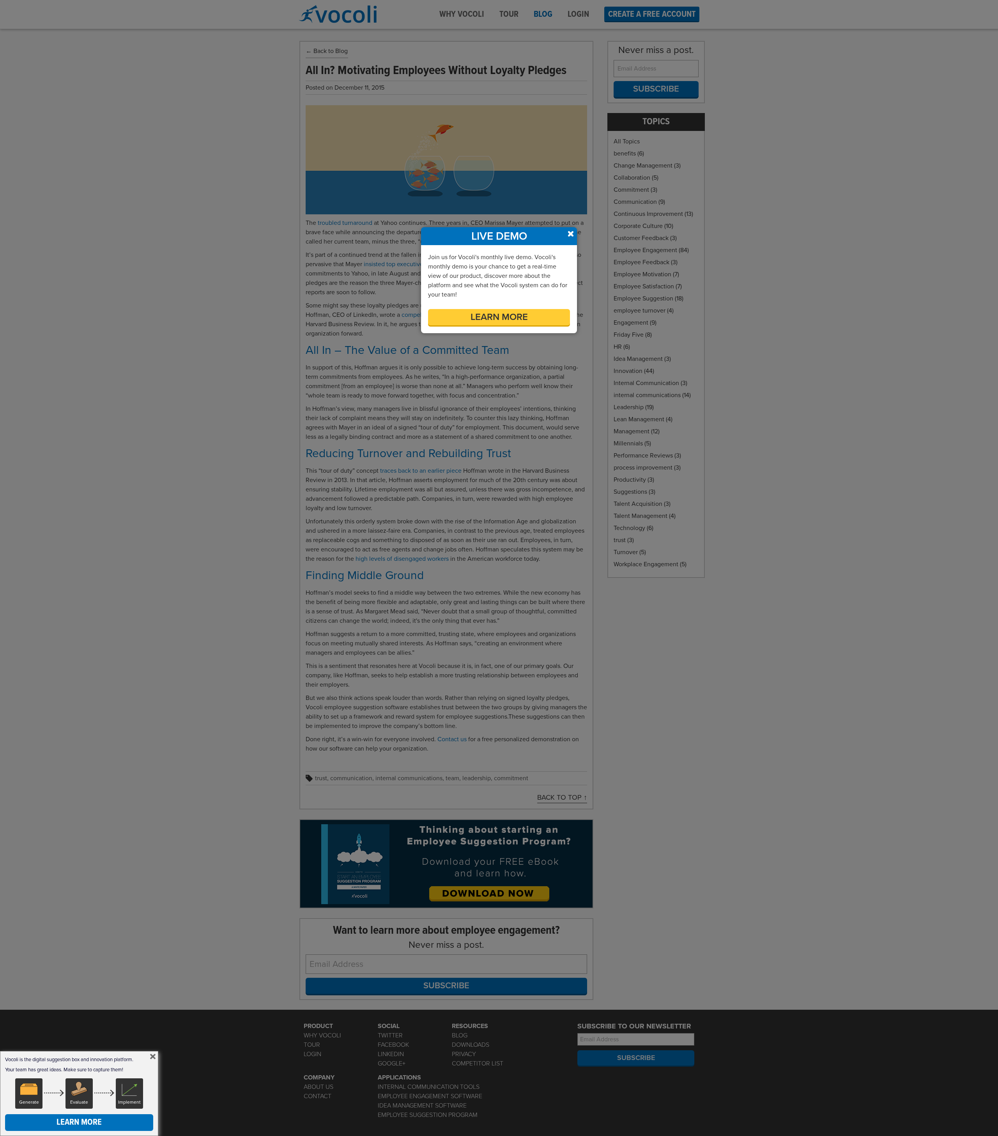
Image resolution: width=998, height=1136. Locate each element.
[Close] (153, 1056)
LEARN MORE (499, 317)
